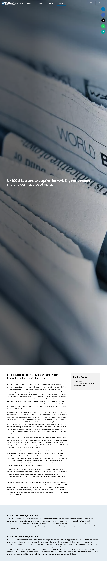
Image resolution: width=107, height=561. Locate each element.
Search (90, 2)
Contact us (100, 2)
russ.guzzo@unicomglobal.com (83, 383)
